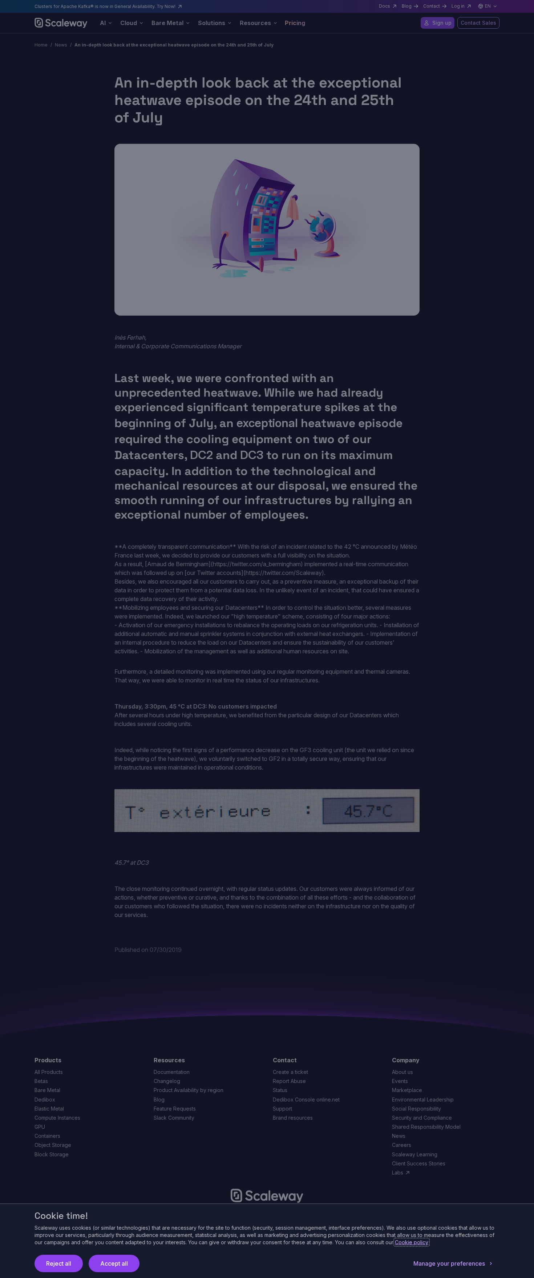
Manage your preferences (449, 1263)
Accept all (114, 1263)
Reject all (58, 1263)
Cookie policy (411, 1242)
